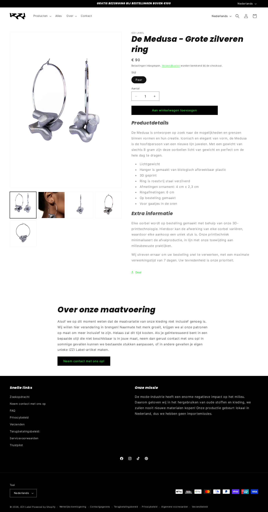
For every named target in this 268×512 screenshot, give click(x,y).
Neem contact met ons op (28, 403)
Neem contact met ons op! (83, 361)
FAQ (12, 410)
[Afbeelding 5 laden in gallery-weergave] (23, 233)
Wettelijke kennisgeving (72, 506)
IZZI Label (26, 507)
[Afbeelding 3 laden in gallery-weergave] (80, 205)
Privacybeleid (19, 417)
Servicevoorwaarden (24, 438)
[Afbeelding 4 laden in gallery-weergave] (108, 205)
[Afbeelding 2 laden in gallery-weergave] (51, 205)
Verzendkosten (171, 65)
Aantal (135, 88)
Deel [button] (138, 272)
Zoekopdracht (19, 396)
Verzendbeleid (200, 506)
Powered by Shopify (44, 507)
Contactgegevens (100, 506)
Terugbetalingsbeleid (126, 506)
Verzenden (17, 424)
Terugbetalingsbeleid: (25, 431)
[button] (42, 16)
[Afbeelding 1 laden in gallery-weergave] (23, 205)
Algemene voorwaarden (174, 506)
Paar (139, 79)
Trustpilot (16, 445)
